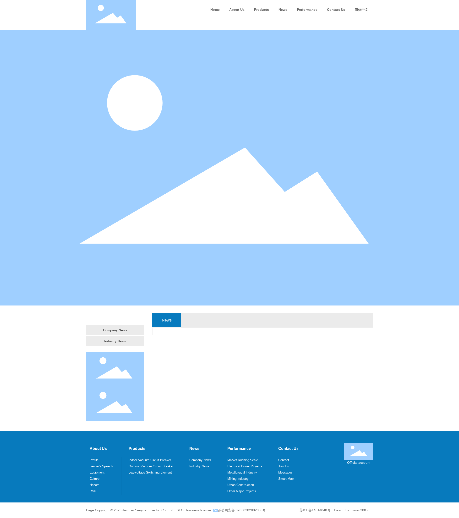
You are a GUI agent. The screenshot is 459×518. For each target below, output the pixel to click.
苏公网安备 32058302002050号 (242, 510)
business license (198, 510)
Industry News (115, 341)
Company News (115, 330)
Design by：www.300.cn (352, 510)
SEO (180, 510)
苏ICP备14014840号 (315, 510)
